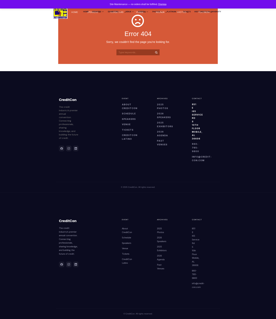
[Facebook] (61, 148)
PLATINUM (171, 11)
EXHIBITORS (113, 11)
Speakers (129, 119)
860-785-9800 (195, 148)
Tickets (128, 129)
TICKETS (187, 11)
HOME (86, 11)
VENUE (128, 11)
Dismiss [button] (162, 4)
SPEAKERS (96, 11)
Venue (126, 124)
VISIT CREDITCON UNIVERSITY (207, 11)
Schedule (129, 113)
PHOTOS (156, 11)
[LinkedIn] (75, 148)
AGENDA (142, 11)
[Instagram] (68, 148)
